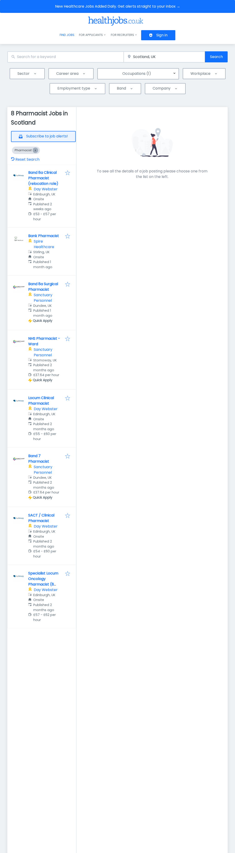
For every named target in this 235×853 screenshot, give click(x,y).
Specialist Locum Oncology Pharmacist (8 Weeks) (43, 581)
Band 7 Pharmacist (38, 458)
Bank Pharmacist (43, 235)
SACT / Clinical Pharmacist (41, 518)
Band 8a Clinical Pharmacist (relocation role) (43, 178)
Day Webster (46, 189)
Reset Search (27, 159)
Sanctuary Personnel (43, 297)
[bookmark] (67, 173)
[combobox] (65, 57)
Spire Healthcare (44, 244)
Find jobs (67, 35)
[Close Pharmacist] (35, 150)
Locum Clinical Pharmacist (41, 400)
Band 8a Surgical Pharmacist (43, 286)
